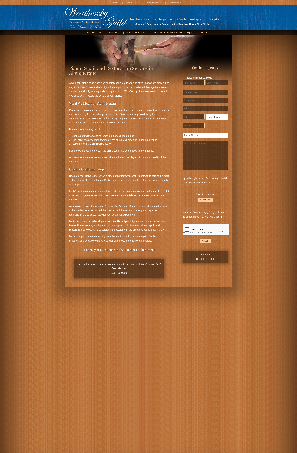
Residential (152, 3)
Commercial (175, 3)
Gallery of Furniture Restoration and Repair (173, 32)
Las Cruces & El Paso (137, 32)
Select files (205, 200)
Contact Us (205, 32)
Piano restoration (78, 129)
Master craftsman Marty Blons (101, 180)
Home (115, 3)
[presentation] (206, 230)
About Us (131, 3)
